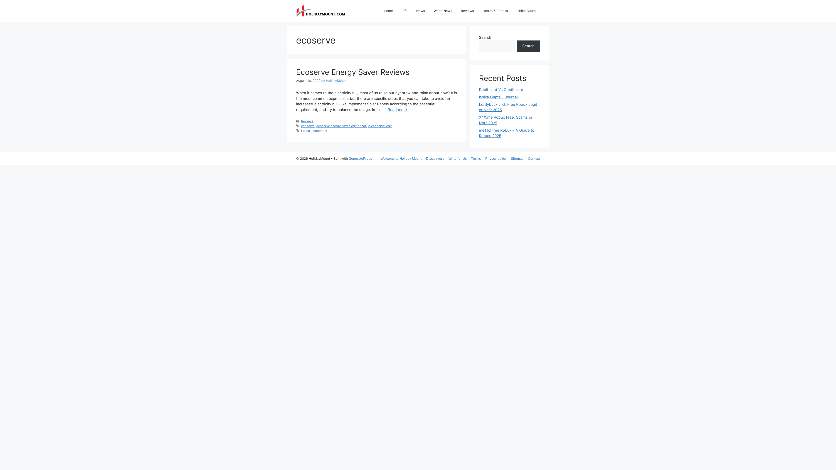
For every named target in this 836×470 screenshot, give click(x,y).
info (405, 11)
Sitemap (517, 158)
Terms (476, 158)
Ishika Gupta (526, 11)
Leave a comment (314, 131)
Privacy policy (496, 158)
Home (388, 11)
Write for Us (457, 158)
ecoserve (308, 126)
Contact (534, 158)
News (420, 11)
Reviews (467, 11)
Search (485, 37)
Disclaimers (435, 158)
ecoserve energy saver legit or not (341, 126)
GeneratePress (360, 158)
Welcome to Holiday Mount (401, 158)
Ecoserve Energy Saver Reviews (353, 72)
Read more (397, 109)
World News (443, 11)
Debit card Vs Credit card (501, 89)
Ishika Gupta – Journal (498, 97)
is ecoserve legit (380, 126)
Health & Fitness (495, 11)
